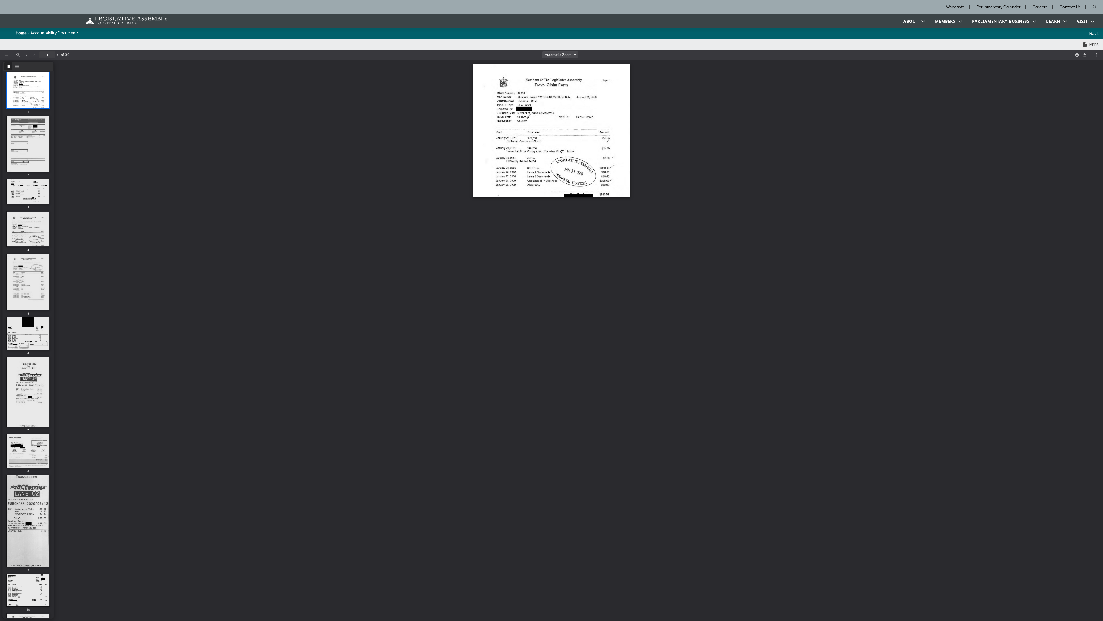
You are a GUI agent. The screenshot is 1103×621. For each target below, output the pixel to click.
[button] (913, 21)
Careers (1040, 7)
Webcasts (955, 7)
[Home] (109, 20)
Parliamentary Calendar (999, 7)
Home (21, 33)
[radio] (8, 66)
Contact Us (1070, 7)
